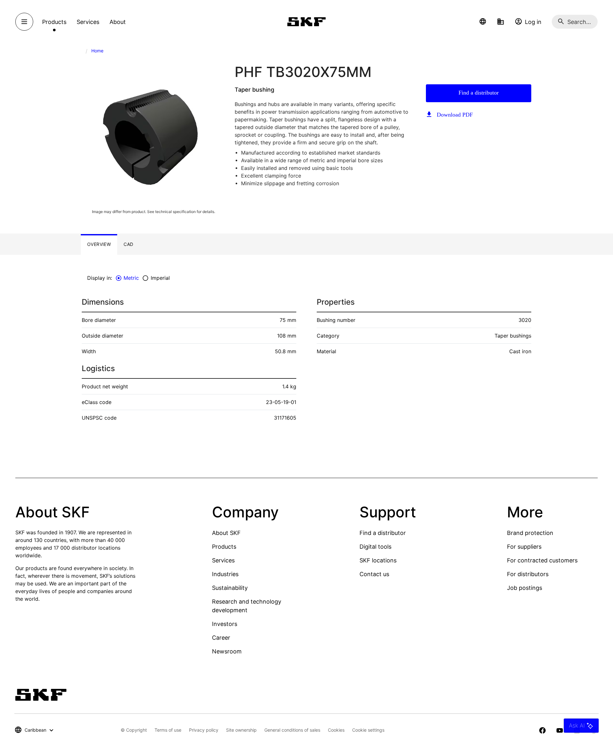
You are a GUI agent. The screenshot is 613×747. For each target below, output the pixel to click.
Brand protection (530, 533)
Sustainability (230, 587)
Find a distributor (478, 92)
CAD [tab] (128, 244)
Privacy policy (203, 730)
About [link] (118, 22)
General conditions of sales (292, 730)
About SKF (226, 533)
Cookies (336, 730)
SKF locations (378, 560)
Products (224, 546)
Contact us (374, 574)
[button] (483, 21)
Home (97, 50)
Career (221, 637)
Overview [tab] (99, 244)
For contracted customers (542, 560)
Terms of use (168, 730)
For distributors (528, 574)
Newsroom (227, 651)
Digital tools (375, 546)
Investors (224, 624)
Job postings (524, 587)
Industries (225, 574)
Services (223, 560)
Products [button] (54, 22)
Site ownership (241, 730)
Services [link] (88, 22)
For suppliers (524, 546)
